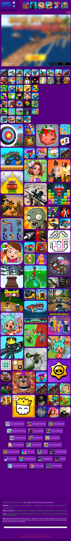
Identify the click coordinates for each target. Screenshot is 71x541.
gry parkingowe (38, 505)
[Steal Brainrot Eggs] (19, 91)
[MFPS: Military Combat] (33, 8)
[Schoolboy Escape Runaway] (27, 99)
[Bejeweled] (19, 106)
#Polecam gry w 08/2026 (54, 514)
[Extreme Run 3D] (27, 114)
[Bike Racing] (11, 75)
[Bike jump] (19, 75)
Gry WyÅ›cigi (17, 502)
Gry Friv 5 (6, 502)
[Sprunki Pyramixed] (3, 91)
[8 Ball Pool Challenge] (19, 99)
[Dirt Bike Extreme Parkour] (42, 75)
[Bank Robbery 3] (64, 8)
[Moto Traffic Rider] (19, 122)
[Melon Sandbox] (27, 106)
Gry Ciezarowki (49, 505)
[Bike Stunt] (3, 75)
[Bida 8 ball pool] (11, 91)
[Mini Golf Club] (11, 99)
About (22, 536)
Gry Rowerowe (61, 505)
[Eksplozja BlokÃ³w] (11, 114)
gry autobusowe (26, 505)
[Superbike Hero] (66, 75)
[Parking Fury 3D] (11, 122)
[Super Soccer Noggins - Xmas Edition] (48, 8)
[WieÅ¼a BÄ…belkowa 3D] (58, 83)
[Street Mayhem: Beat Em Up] (3, 106)
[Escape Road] (27, 91)
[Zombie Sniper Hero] (66, 83)
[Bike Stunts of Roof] (27, 75)
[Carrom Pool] (41, 8)
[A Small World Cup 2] (35, 106)
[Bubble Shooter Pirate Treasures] (11, 83)
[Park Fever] (19, 83)
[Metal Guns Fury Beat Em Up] (3, 114)
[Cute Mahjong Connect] (42, 83)
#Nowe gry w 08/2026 (40, 514)
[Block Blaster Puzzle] (3, 99)
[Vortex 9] (25, 8)
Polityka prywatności (31, 536)
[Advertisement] (55, 99)
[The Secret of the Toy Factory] (35, 83)
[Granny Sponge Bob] (27, 83)
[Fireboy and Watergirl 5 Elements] (35, 114)
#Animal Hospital (13, 514)
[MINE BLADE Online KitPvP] (50, 83)
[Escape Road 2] (3, 122)
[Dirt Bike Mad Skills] (50, 75)
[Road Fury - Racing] (27, 122)
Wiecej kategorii (8, 508)
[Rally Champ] (3, 83)
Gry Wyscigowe (14, 505)
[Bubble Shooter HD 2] (56, 8)
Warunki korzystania (44, 536)
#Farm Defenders (27, 514)
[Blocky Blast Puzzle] (35, 91)
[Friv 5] (13, 3)
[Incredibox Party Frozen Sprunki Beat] (19, 114)
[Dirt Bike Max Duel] (58, 75)
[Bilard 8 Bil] (35, 99)
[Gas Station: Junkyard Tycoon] (11, 106)
